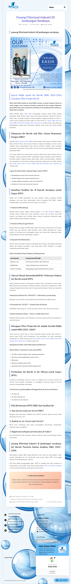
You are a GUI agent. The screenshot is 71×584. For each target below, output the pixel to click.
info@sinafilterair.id (13, 519)
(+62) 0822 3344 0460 (14, 513)
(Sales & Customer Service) (16, 521)
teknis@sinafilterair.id (14, 524)
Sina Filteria (52, 573)
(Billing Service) (12, 532)
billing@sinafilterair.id (14, 529)
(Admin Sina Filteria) (13, 516)
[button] (52, 562)
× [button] (67, 545)
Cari (55, 540)
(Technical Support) (13, 526)
